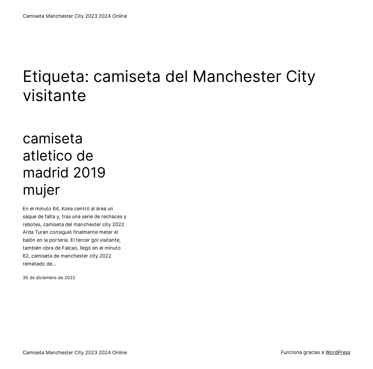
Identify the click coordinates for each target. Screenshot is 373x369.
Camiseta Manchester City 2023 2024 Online (75, 16)
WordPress (337, 352)
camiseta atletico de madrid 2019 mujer (64, 164)
